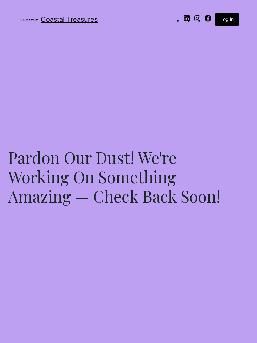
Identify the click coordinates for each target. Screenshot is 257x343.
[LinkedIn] (187, 20)
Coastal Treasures (69, 19)
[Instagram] (197, 20)
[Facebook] (208, 20)
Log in (227, 19)
